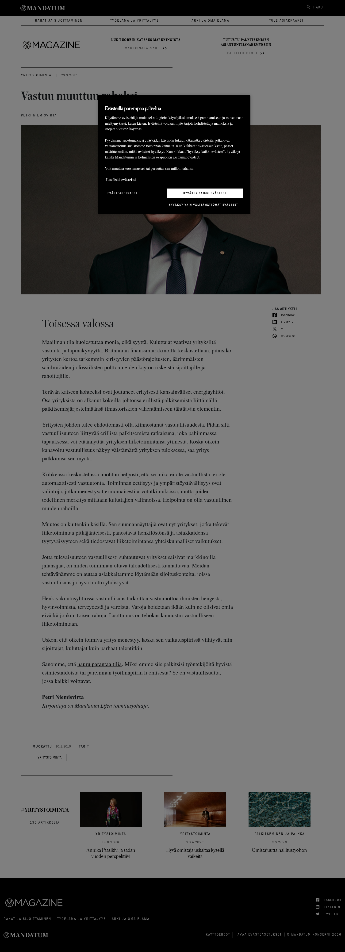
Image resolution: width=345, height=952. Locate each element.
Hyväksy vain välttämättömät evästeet (203, 204)
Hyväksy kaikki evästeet (204, 193)
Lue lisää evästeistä (121, 179)
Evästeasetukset (122, 193)
